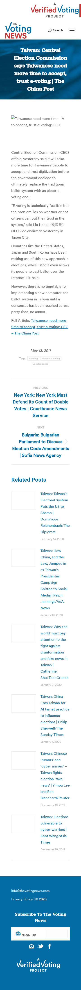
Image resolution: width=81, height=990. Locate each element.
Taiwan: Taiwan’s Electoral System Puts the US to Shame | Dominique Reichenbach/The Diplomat (55, 512)
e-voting (33, 358)
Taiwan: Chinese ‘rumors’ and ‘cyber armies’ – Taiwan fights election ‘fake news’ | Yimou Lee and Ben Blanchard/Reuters (55, 775)
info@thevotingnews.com (30, 891)
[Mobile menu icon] (72, 30)
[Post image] (23, 501)
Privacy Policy (22, 899)
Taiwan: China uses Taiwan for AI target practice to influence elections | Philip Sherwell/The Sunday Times (55, 715)
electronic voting (51, 358)
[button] (55, 30)
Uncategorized (41, 364)
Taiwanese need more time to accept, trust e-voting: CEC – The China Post (39, 326)
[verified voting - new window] (54, 18)
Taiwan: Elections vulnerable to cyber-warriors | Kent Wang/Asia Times (54, 829)
